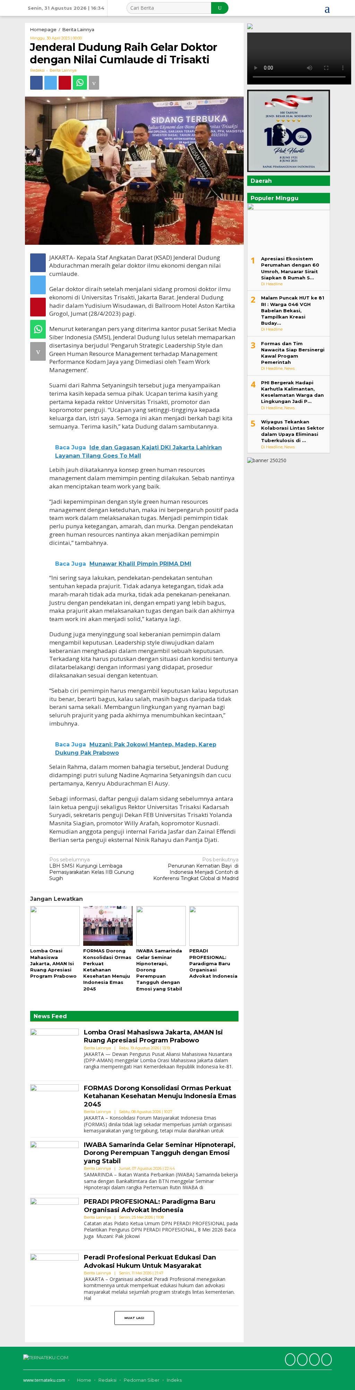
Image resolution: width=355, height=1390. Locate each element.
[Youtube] (326, 1360)
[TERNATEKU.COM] (45, 1357)
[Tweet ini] (50, 83)
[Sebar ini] (36, 83)
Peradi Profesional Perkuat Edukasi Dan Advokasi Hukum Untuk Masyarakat (150, 1261)
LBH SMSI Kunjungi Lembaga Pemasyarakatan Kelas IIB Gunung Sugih (91, 869)
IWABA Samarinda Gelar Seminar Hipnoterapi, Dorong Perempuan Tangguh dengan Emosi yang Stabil (159, 1153)
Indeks (174, 1380)
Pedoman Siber (141, 1380)
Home (83, 1380)
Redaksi (107, 1380)
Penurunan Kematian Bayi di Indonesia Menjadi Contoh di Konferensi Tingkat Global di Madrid (196, 869)
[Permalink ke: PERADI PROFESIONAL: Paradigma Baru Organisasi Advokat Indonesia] (214, 926)
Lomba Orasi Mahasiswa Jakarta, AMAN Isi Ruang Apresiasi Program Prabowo (53, 963)
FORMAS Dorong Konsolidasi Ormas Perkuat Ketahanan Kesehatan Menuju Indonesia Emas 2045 (107, 969)
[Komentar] (94, 83)
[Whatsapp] (80, 82)
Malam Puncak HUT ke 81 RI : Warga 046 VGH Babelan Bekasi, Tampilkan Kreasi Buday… (292, 310)
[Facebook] (289, 1360)
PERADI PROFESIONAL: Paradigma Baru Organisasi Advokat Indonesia (213, 963)
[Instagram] (314, 1360)
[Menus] (327, 8)
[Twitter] (301, 1360)
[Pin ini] (65, 83)
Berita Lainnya (63, 70)
